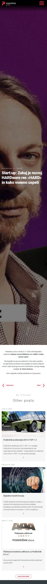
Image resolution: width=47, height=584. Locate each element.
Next (39, 385)
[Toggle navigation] (41, 3)
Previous (9, 385)
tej (33, 373)
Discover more (23, 576)
